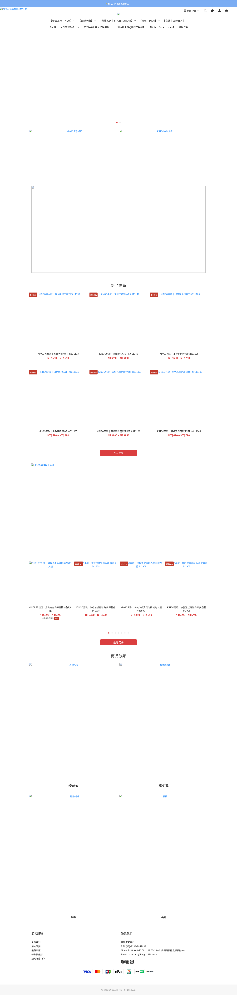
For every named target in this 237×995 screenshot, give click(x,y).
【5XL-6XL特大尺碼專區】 (97, 27)
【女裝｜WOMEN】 (174, 20)
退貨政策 (35, 950)
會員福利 (35, 942)
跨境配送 (184, 27)
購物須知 (35, 946)
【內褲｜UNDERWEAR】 (63, 27)
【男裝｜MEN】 (148, 20)
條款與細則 (37, 954)
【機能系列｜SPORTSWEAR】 (116, 20)
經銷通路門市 (38, 958)
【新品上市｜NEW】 (61, 20)
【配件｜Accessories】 (162, 27)
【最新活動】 (85, 20)
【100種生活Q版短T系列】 (130, 27)
